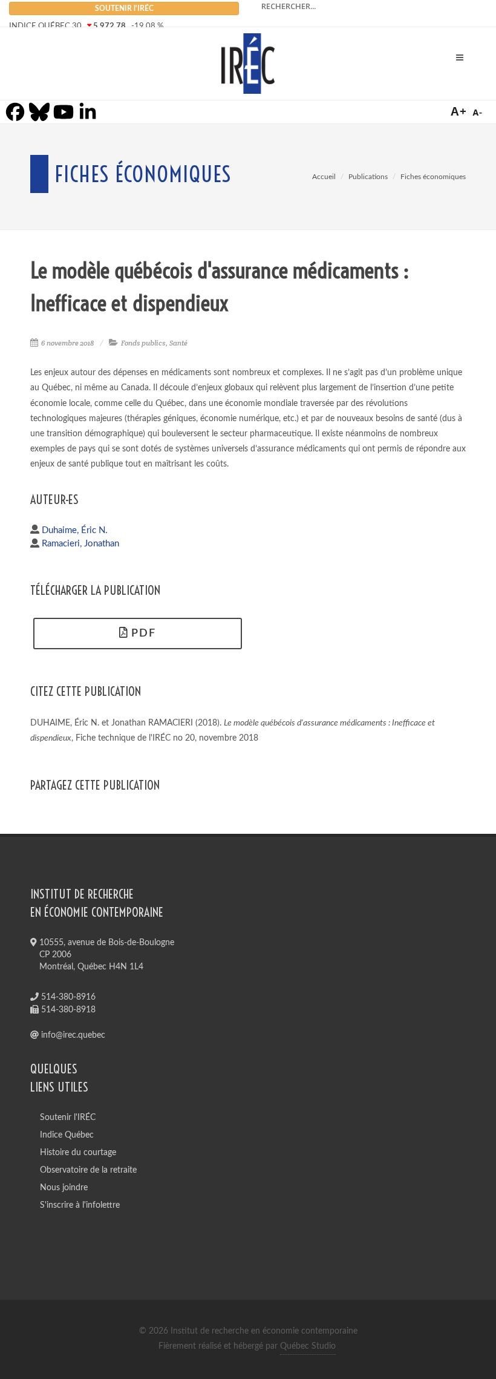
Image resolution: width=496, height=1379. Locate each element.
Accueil (324, 176)
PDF (142, 633)
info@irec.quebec (72, 1035)
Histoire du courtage (78, 1152)
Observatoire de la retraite (88, 1170)
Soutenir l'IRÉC (68, 1117)
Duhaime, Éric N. (75, 530)
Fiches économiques (433, 176)
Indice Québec (67, 1135)
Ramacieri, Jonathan (80, 543)
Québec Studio (308, 1346)
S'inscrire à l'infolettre (80, 1205)
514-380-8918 (67, 1010)
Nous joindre (64, 1188)
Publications (368, 176)
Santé (178, 342)
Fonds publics (143, 342)
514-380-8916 (67, 997)
